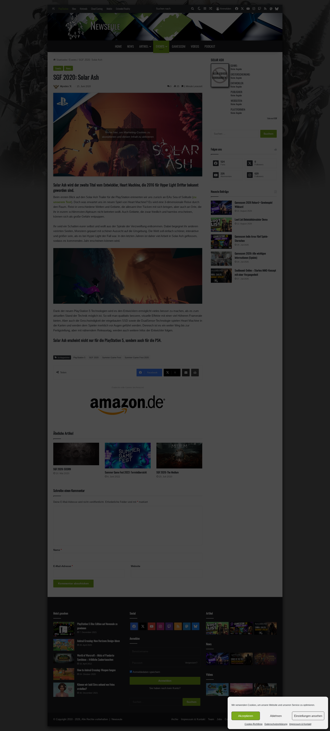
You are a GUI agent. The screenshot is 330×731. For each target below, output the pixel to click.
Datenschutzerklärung (275, 724)
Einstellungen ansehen (308, 715)
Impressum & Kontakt (300, 724)
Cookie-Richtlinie (254, 724)
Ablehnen (276, 715)
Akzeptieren (245, 715)
